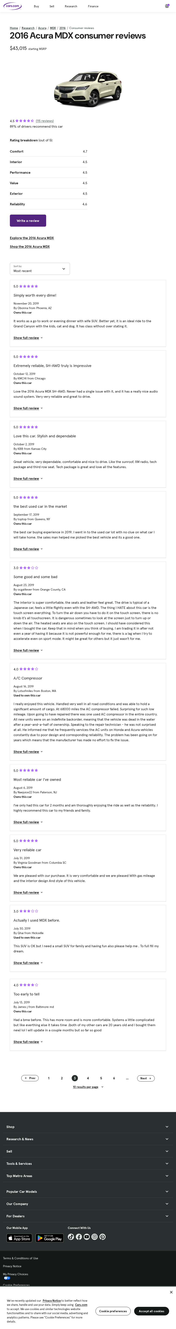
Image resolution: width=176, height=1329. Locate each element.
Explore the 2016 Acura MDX (32, 238)
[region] (88, 1307)
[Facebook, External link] (79, 1237)
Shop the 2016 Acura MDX (30, 246)
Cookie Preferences (16, 1285)
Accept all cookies (151, 1311)
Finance (93, 6)
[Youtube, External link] (87, 1237)
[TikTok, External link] (71, 1237)
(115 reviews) (45, 121)
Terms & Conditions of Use (20, 1258)
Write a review (28, 220)
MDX (53, 28)
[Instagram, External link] (94, 1237)
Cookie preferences (113, 1311)
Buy (36, 6)
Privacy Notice (12, 1266)
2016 (62, 28)
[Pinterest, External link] (102, 1237)
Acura (42, 28)
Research (71, 6)
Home (14, 28)
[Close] (171, 1292)
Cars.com (81, 1305)
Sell (52, 6)
